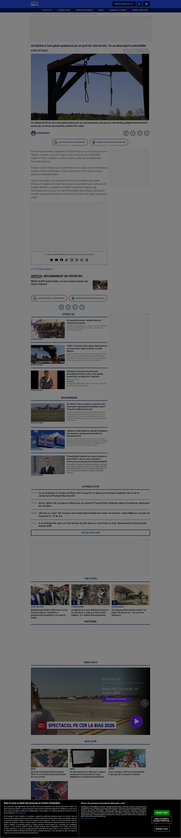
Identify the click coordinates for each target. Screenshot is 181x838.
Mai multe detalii (20, 813)
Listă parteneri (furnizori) (89, 818)
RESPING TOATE (162, 829)
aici (10, 826)
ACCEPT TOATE (162, 812)
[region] (90, 818)
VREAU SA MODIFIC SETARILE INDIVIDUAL (161, 820)
